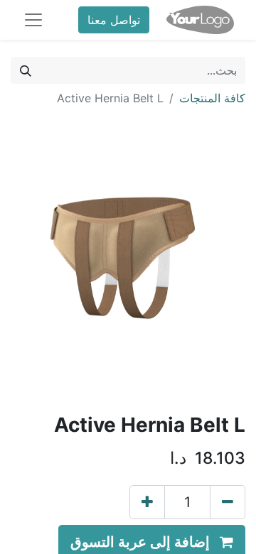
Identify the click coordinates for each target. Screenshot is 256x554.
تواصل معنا (113, 20)
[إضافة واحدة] (147, 502)
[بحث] (26, 70)
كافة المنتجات (212, 98)
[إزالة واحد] (227, 502)
